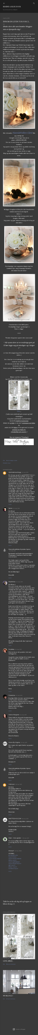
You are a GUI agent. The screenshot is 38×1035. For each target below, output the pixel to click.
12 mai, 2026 (18, 850)
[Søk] (34, 3)
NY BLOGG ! (8, 995)
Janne (10, 508)
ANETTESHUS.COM (14, 818)
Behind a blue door (12, 7)
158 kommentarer (11, 964)
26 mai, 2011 (18, 784)
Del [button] (4, 460)
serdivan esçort (13, 868)
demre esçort (12, 867)
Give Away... (8, 961)
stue (9, 463)
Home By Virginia (14, 742)
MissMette (11, 582)
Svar (10, 504)
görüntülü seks (13, 855)
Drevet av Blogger (20, 1029)
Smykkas (11, 649)
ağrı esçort (11, 865)
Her (18, 411)
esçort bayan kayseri (14, 863)
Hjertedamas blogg (14, 472)
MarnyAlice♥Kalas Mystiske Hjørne (19, 549)
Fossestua (11, 695)
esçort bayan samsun (14, 858)
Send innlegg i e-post (11, 460)
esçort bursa (12, 857)
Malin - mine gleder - (15, 838)
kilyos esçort (12, 860)
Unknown (11, 784)
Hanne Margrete (13, 715)
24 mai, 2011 (25, 472)
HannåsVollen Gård (22, 132)
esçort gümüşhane (14, 862)
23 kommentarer (10, 999)
